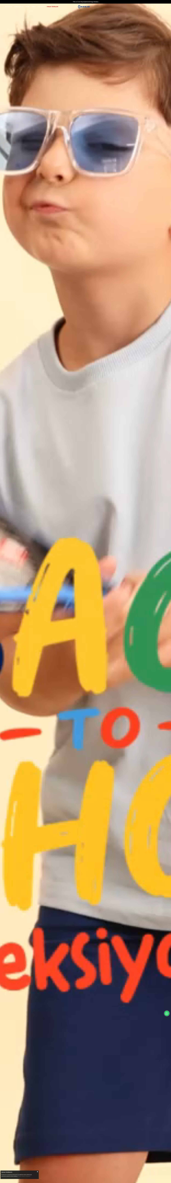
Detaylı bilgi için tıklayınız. (24, 1176)
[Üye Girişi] (152, 7)
